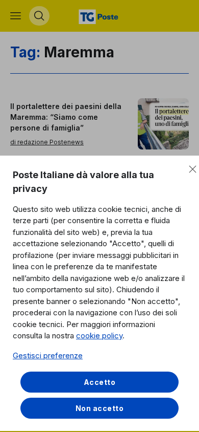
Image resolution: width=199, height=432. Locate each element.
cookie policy (99, 335)
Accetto (100, 382)
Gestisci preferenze (48, 355)
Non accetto (100, 408)
